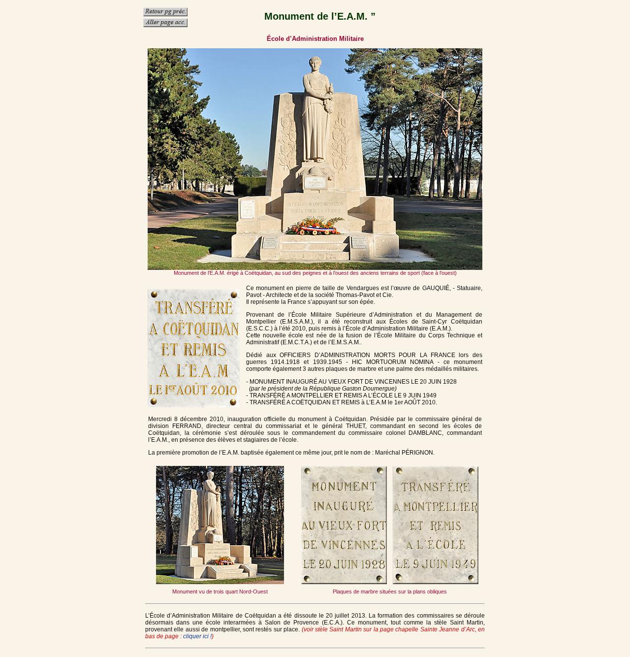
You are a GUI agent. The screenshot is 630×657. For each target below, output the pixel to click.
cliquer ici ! (197, 636)
